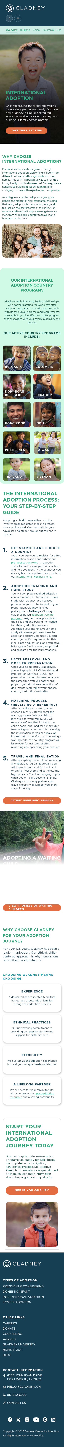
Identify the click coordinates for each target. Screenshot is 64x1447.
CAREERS (10, 1323)
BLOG (7, 1355)
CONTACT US (16, 1403)
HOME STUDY (12, 1349)
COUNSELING (12, 1334)
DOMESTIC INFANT (16, 1291)
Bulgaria (25, 30)
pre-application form (24, 563)
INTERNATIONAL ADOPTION (23, 1297)
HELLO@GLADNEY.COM (24, 1386)
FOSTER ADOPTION (17, 1302)
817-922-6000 (16, 1394)
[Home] (26, 8)
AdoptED (9, 1339)
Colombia (48, 30)
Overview (11, 30)
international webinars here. (34, 577)
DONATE (9, 1328)
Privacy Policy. (35, 1436)
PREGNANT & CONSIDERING (23, 1286)
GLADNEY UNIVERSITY (19, 1344)
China (36, 30)
